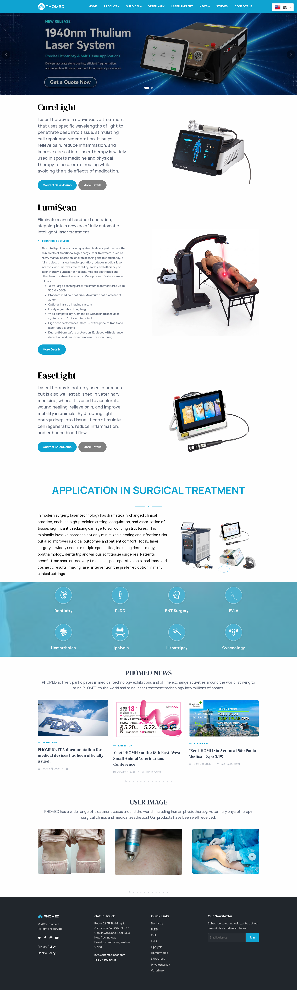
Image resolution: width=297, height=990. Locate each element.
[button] (145, 88)
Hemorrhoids (159, 953)
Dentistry (157, 923)
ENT (153, 935)
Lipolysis (156, 947)
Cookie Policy (47, 953)
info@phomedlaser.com (109, 955)
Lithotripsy (158, 958)
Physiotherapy (160, 964)
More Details (92, 185)
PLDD (154, 929)
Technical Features (55, 241)
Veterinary (158, 970)
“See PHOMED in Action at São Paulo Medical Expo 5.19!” (222, 753)
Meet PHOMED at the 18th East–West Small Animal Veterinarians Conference (146, 758)
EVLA (154, 941)
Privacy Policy (47, 946)
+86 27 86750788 (105, 960)
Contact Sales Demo (57, 185)
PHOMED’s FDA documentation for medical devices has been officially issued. (70, 755)
